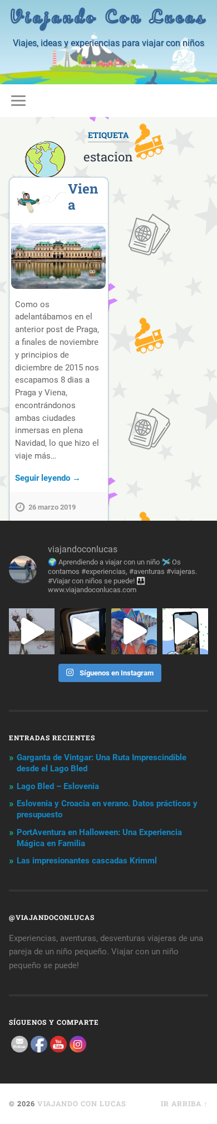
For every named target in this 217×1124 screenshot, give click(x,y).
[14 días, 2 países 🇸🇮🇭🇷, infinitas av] (185, 631)
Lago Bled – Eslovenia (58, 786)
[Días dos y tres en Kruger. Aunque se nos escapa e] (32, 631)
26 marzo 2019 (52, 507)
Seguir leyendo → (48, 478)
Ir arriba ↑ (184, 1103)
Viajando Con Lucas (108, 16)
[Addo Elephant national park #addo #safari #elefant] (83, 631)
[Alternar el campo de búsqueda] (199, 100)
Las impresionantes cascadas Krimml (87, 861)
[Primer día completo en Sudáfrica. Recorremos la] (134, 631)
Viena (83, 196)
